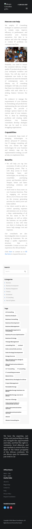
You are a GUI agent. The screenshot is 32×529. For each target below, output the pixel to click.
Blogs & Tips (7, 484)
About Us (6, 482)
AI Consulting (10, 312)
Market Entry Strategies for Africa (16, 379)
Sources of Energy (11, 399)
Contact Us (7, 487)
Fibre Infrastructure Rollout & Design (14, 365)
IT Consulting (9, 297)
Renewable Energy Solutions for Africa (15, 391)
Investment (9, 294)
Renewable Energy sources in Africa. (14, 395)
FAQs (5, 491)
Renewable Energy (11, 387)
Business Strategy (11, 338)
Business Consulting (12, 319)
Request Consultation (9, 496)
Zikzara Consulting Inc (12, 420)
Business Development (12, 285)
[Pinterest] (11, 507)
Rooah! (20, 523)
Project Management (12, 383)
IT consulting (21, 369)
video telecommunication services (13, 408)
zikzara (8, 416)
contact (20, 345)
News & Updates (10, 300)
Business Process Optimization (15, 334)
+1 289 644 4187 (23, 5)
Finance (8, 291)
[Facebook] (8, 507)
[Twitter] (5, 507)
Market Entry (9, 376)
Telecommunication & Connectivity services (12, 403)
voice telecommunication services (13, 412)
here (10, 252)
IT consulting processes (13, 372)
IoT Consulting (10, 369)
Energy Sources (10, 356)
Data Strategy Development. (14, 352)
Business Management (12, 326)
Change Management (12, 342)
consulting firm (10, 345)
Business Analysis (11, 315)
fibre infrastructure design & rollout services (14, 360)
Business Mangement (12, 288)
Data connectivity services (14, 349)
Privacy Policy (7, 493)
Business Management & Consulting (13, 330)
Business (8, 283)
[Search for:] (16, 271)
